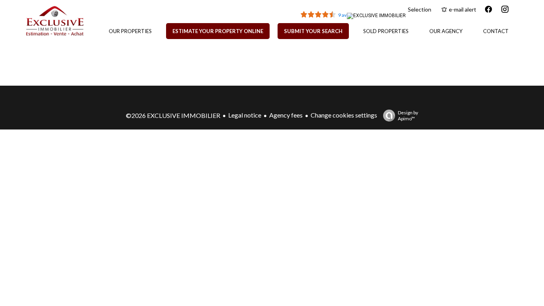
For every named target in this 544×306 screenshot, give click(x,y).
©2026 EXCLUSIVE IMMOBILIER (173, 115)
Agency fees (286, 115)
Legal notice (244, 115)
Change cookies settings (344, 115)
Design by (408, 116)
